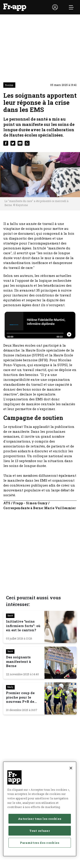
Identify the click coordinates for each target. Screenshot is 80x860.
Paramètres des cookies (39, 843)
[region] (39, 808)
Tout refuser (39, 831)
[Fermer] (71, 768)
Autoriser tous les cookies (39, 819)
